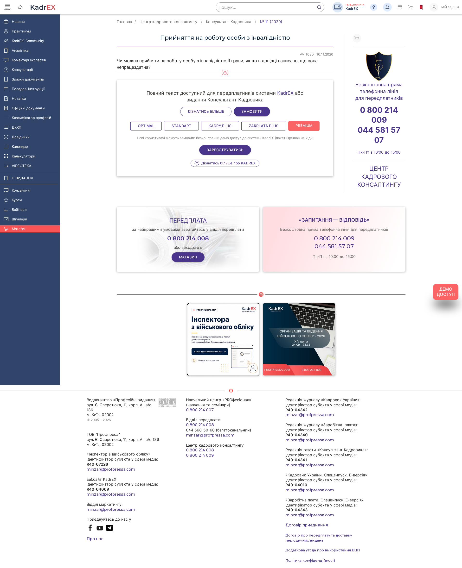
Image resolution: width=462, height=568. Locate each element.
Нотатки (19, 98)
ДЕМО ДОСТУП (446, 292)
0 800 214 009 (334, 238)
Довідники (21, 137)
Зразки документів (28, 79)
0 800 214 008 (200, 425)
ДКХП (16, 127)
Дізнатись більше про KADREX (228, 163)
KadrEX (285, 93)
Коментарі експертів (29, 60)
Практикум (21, 31)
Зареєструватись (225, 150)
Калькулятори (23, 156)
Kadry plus (220, 126)
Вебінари (19, 209)
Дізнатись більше (206, 111)
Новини (18, 21)
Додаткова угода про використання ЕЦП (322, 550)
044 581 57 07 (334, 246)
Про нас (95, 539)
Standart (181, 126)
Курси (17, 200)
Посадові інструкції (28, 89)
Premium (303, 125)
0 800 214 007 (200, 410)
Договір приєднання (306, 525)
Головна (124, 21)
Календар (20, 146)
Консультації (22, 70)
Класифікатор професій (31, 118)
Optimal (146, 126)
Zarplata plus (263, 126)
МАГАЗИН (188, 257)
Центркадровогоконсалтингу (379, 176)
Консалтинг (21, 190)
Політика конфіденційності (310, 560)
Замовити (252, 111)
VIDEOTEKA (21, 166)
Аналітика (20, 50)
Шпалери (19, 219)
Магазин (19, 229)
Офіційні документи (28, 108)
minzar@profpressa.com (111, 469)
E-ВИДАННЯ (22, 178)
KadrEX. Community (28, 41)
